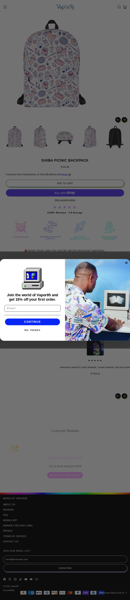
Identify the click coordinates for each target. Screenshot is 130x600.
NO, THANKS (32, 330)
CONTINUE (32, 321)
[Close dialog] (126, 263)
